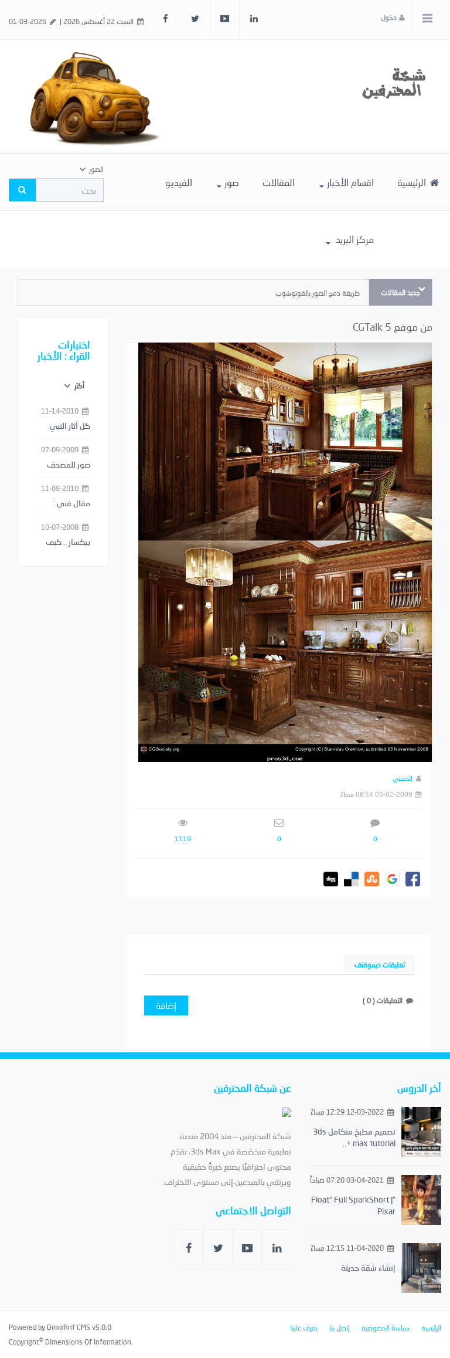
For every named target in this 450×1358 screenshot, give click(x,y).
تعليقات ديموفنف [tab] (379, 964)
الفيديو (178, 182)
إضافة (166, 1005)
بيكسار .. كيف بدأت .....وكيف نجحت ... (66, 542)
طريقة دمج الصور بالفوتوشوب (317, 293)
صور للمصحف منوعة (68, 465)
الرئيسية (412, 182)
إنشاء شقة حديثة (368, 1267)
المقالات (278, 182)
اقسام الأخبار (350, 182)
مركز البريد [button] (353, 239)
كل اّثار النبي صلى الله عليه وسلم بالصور (68, 426)
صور (231, 182)
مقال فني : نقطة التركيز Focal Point (70, 504)
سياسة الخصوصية (386, 1327)
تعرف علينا (304, 1327)
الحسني (402, 778)
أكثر (78, 385)
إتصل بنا (339, 1327)
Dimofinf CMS (68, 1327)
